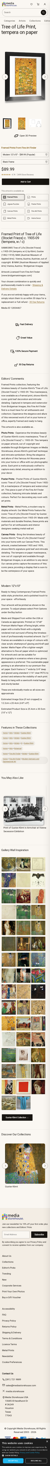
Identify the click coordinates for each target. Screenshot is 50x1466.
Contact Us (7, 1373)
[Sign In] (45, 4)
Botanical (17, 748)
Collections (35, 20)
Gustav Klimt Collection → (17, 1117)
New (4, 1279)
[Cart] (38, 4)
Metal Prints (8, 1350)
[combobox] (21, 12)
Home (5, 733)
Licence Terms (9, 1344)
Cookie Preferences (12, 1362)
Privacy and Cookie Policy (30, 1452)
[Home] (11, 4)
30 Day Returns (37, 302)
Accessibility (8, 1308)
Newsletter (7, 1356)
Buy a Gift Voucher (11, 1297)
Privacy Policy (9, 1320)
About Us (6, 1256)
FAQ (4, 1314)
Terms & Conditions (12, 1338)
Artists (16, 733)
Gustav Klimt (26, 733)
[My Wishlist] (31, 4)
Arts (11, 733)
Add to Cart (26, 182)
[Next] (45, 77)
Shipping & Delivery (11, 1332)
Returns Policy (9, 1326)
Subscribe (39, 1234)
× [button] (47, 1442)
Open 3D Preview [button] (28, 135)
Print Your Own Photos (13, 1291)
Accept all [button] (13, 1461)
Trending (6, 1273)
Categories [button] (9, 20)
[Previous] (5, 77)
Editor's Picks (8, 1267)
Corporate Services (11, 1285)
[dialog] (25, 1452)
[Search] (43, 12)
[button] (25, 1455)
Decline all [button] (36, 1461)
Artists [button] (22, 20)
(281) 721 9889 (13, 1379)
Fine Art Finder (14, 754)
